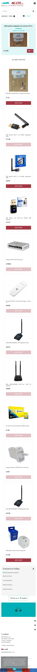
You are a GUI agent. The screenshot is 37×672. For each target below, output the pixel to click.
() (28, 16)
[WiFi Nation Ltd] (12, 4)
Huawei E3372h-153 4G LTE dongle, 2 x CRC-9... (18, 301)
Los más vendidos (18, 60)
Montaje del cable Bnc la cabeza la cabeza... (18, 93)
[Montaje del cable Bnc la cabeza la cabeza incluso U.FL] (18, 80)
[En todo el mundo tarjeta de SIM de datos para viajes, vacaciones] (18, 412)
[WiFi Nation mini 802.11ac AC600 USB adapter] (18, 205)
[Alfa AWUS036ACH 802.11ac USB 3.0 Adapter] (18, 371)
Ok (14, 669)
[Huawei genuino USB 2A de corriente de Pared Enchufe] (18, 454)
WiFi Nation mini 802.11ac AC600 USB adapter (18, 218)
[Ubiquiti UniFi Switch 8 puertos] (18, 246)
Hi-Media (28, 666)
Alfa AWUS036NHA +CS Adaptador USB (17, 342)
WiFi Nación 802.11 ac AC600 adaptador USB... (18, 135)
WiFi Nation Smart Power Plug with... (16, 550)
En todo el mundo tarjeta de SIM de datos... (18, 426)
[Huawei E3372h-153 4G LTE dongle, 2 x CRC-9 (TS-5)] (18, 288)
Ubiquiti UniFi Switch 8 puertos (14, 259)
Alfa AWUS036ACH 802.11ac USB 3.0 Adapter (18, 385)
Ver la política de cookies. (14, 666)
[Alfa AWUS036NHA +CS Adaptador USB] (18, 329)
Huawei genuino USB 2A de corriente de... (17, 467)
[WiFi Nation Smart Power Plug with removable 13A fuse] (18, 537)
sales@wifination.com (7, 652)
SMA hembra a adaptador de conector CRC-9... (18, 26)
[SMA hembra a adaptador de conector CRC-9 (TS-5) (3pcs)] (18, 40)
